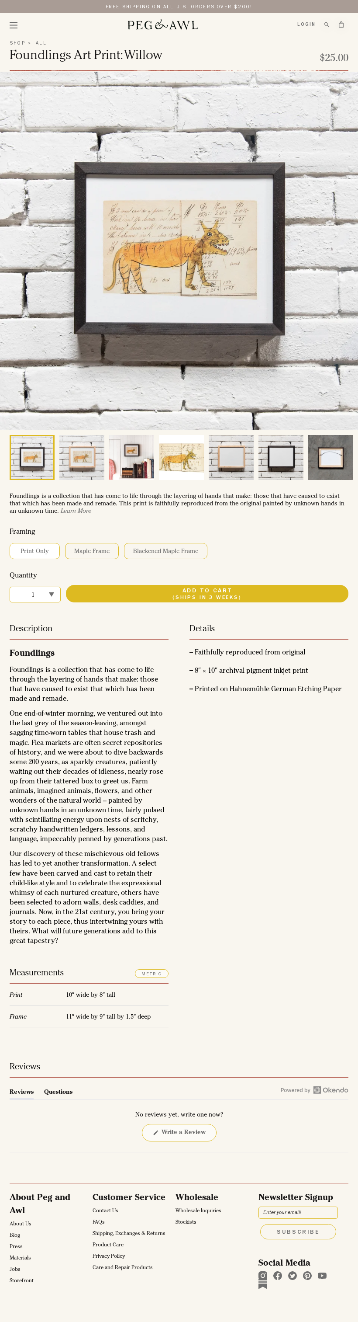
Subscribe (179, 747)
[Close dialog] (269, 561)
